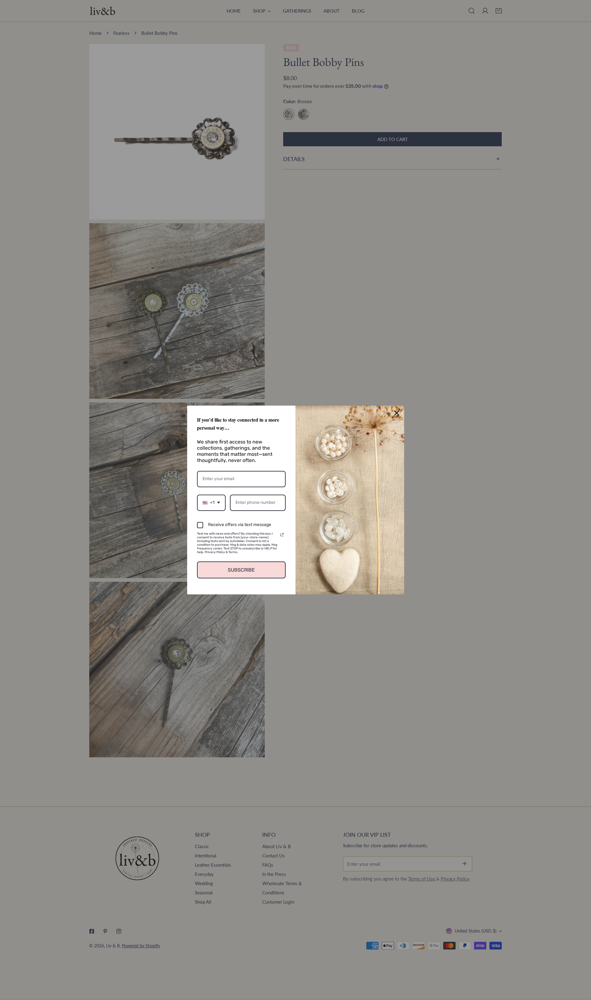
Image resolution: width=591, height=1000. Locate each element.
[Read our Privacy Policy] (282, 534)
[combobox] (211, 503)
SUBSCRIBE (241, 570)
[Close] (396, 413)
